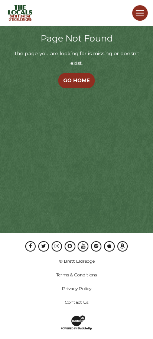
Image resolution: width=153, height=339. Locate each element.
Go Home (76, 80)
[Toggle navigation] (140, 13)
